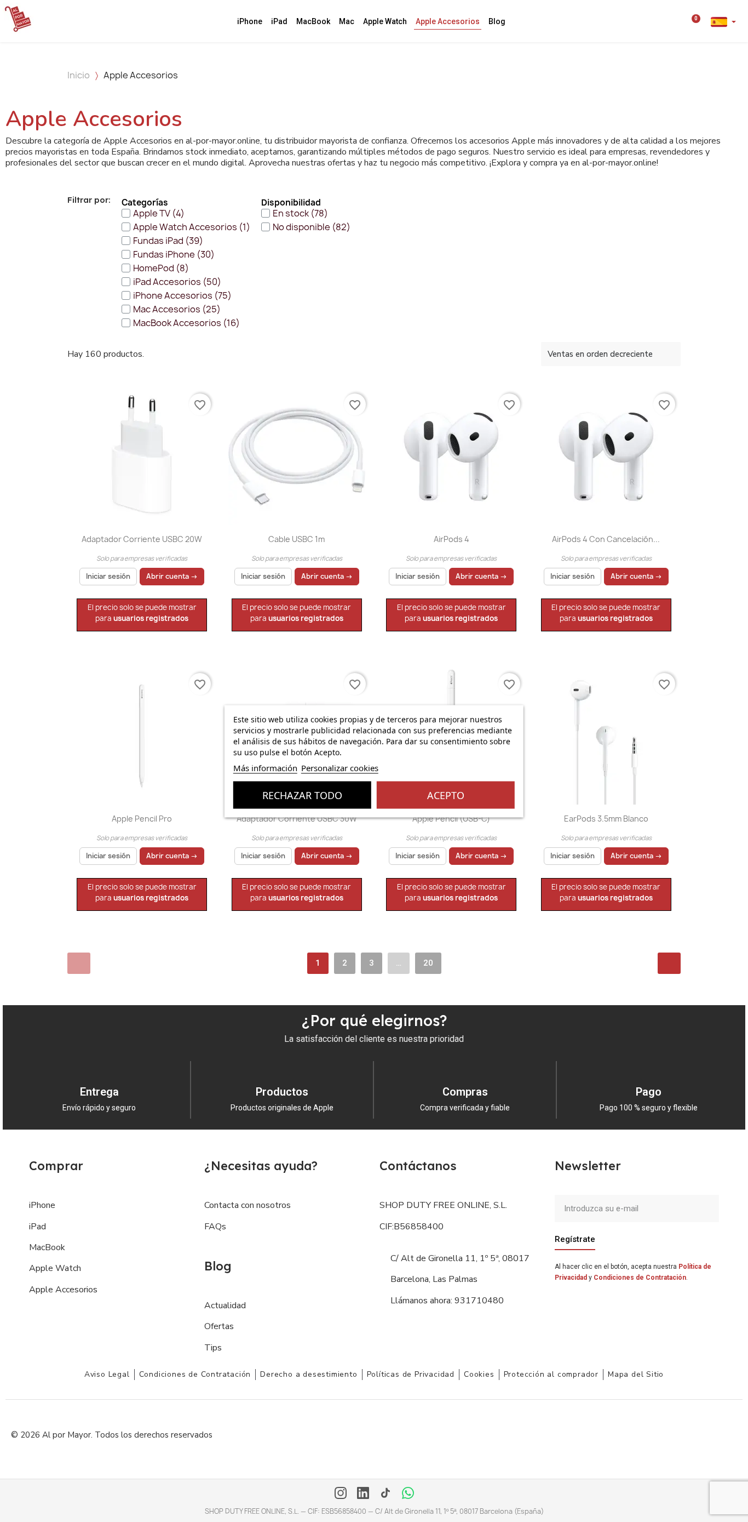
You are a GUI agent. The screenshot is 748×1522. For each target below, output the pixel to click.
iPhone (249, 21)
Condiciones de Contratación (640, 1277)
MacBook (313, 21)
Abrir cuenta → (172, 576)
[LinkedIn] (363, 1494)
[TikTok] (385, 1494)
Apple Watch (385, 21)
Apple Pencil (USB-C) (451, 818)
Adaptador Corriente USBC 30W (297, 818)
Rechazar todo (302, 794)
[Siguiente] (669, 963)
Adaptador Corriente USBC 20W (142, 539)
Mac (346, 21)
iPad (279, 21)
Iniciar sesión (108, 576)
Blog (496, 21)
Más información (265, 767)
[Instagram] (341, 1494)
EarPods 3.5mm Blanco (606, 818)
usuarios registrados (150, 618)
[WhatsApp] (408, 1494)
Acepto (445, 794)
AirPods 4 (451, 539)
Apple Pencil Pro (142, 818)
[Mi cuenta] (679, 21)
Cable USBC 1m (296, 539)
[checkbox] (153, 213)
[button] (665, 21)
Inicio (78, 75)
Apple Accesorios (448, 21)
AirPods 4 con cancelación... (606, 539)
